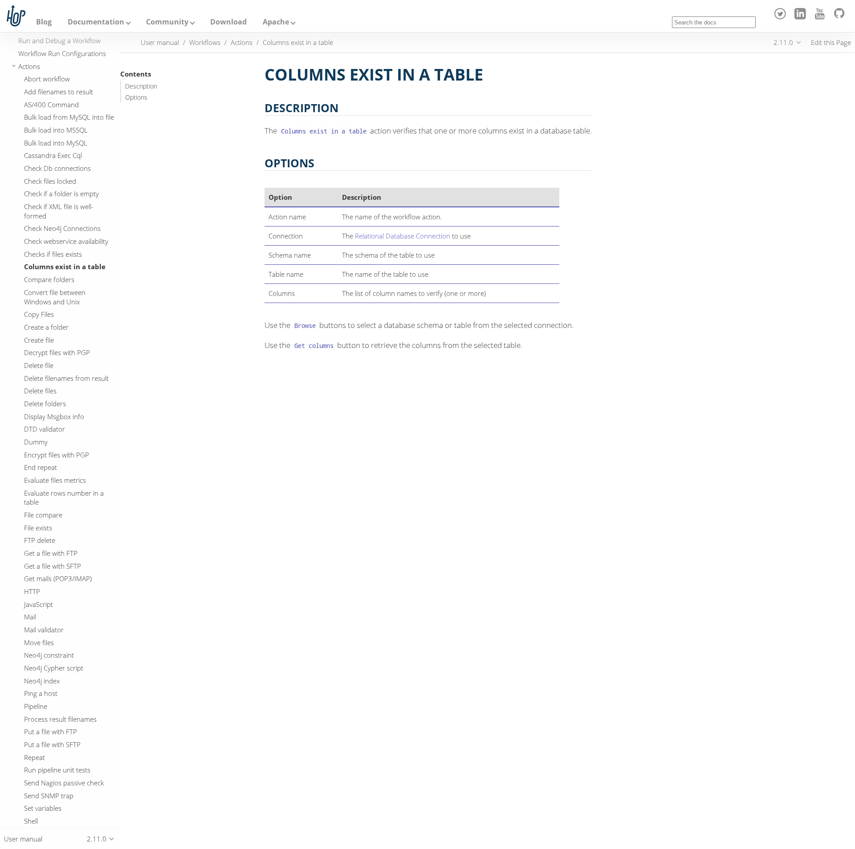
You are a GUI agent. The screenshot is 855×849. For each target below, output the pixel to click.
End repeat (40, 467)
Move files (39, 642)
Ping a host (40, 693)
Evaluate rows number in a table (64, 497)
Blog (44, 22)
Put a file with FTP (50, 731)
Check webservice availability (66, 241)
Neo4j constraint (49, 655)
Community (167, 22)
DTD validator (44, 429)
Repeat (34, 757)
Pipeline (35, 706)
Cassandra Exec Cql (53, 155)
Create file (39, 340)
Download (228, 22)
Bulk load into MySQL (55, 143)
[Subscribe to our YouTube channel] (821, 16)
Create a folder (46, 327)
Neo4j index (42, 681)
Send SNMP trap (48, 795)
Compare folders (49, 279)
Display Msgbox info (54, 416)
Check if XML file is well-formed (59, 211)
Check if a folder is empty (61, 193)
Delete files (40, 391)
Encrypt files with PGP (56, 455)
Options (136, 97)
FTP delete (39, 540)
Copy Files (39, 314)
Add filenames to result (58, 92)
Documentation (96, 22)
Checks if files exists (53, 254)
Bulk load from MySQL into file (69, 117)
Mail (30, 617)
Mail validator (44, 630)
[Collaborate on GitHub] (841, 16)
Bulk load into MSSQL (56, 130)
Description (141, 86)
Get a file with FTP (50, 553)
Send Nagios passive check (64, 783)
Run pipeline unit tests (57, 770)
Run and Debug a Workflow (59, 40)
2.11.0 (783, 42)
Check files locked (50, 181)
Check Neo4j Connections (62, 228)
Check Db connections (57, 168)
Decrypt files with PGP (57, 352)
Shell (31, 821)
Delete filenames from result (66, 378)
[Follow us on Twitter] (782, 16)
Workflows (204, 42)
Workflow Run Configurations (62, 53)
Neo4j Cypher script (53, 668)
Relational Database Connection (402, 235)
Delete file (38, 365)
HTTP (32, 591)
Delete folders (45, 403)
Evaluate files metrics (55, 480)
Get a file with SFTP (52, 566)
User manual (160, 42)
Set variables (42, 808)
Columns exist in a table (65, 266)
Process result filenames (60, 719)
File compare (43, 515)
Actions (29, 66)
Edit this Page (831, 42)
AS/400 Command (51, 104)
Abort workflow (47, 79)
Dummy (36, 442)
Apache (276, 22)
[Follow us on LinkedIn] (801, 16)
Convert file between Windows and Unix (55, 297)
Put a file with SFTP (52, 744)
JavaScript (38, 604)
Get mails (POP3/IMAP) (58, 578)
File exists (38, 528)
